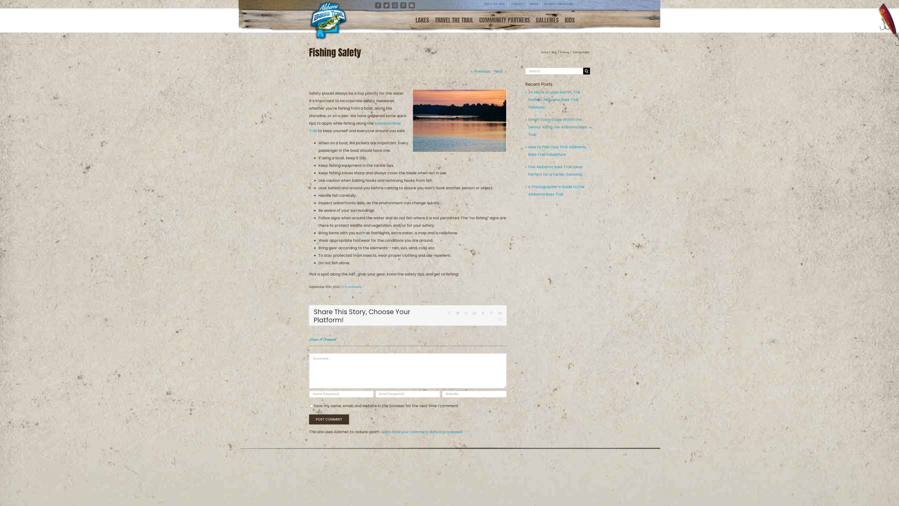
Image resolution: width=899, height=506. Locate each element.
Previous (482, 71)
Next (498, 71)
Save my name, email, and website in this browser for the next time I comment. (386, 406)
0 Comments (352, 287)
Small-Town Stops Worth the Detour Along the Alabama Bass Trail (557, 127)
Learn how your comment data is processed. (422, 432)
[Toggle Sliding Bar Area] (895, 7)
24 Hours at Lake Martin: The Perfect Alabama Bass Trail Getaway (554, 99)
